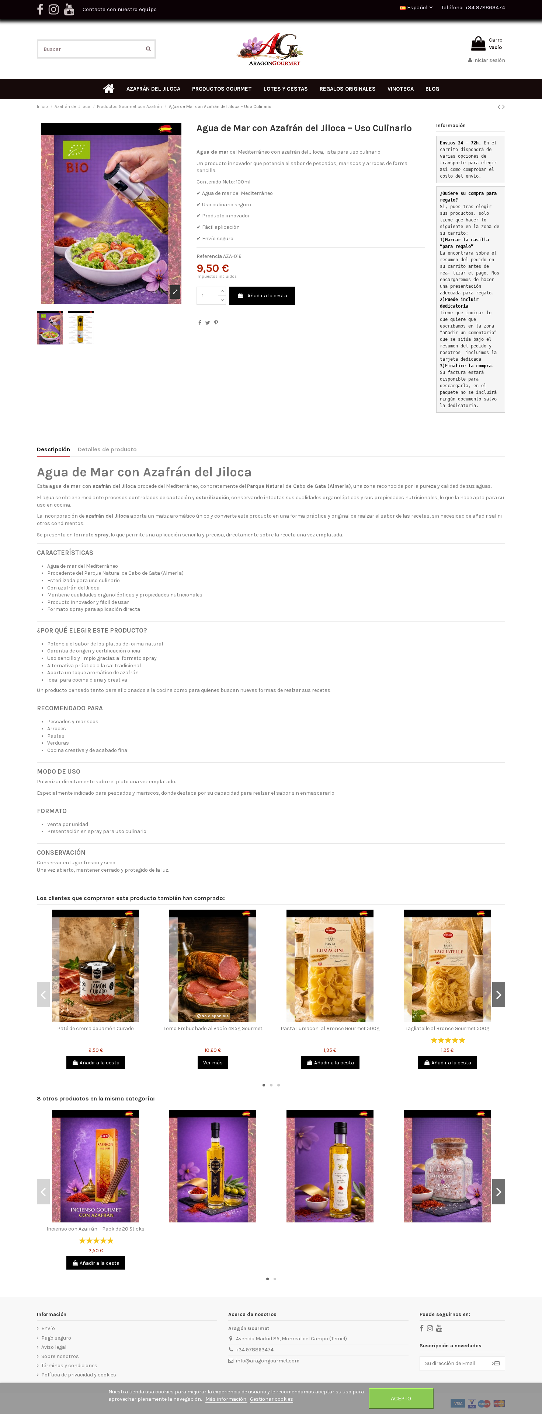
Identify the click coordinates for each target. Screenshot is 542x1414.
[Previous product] (499, 106)
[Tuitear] (207, 323)
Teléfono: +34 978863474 (473, 7)
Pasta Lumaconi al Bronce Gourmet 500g (330, 1028)
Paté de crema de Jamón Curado (95, 1028)
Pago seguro (56, 1338)
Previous (43, 994)
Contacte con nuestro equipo (120, 9)
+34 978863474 (255, 1350)
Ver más (213, 1063)
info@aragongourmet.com (267, 1361)
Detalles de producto (107, 449)
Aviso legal (53, 1347)
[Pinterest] (216, 323)
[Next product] (503, 106)
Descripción (53, 449)
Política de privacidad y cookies (78, 1375)
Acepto (401, 1398)
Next (498, 994)
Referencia (209, 256)
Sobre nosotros (60, 1356)
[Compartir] (199, 323)
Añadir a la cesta (267, 296)
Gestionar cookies (271, 1399)
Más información (226, 1399)
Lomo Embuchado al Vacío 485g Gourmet (213, 1028)
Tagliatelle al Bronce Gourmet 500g (447, 1028)
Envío (48, 1328)
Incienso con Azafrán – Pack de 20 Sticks (95, 1229)
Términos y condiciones (69, 1365)
